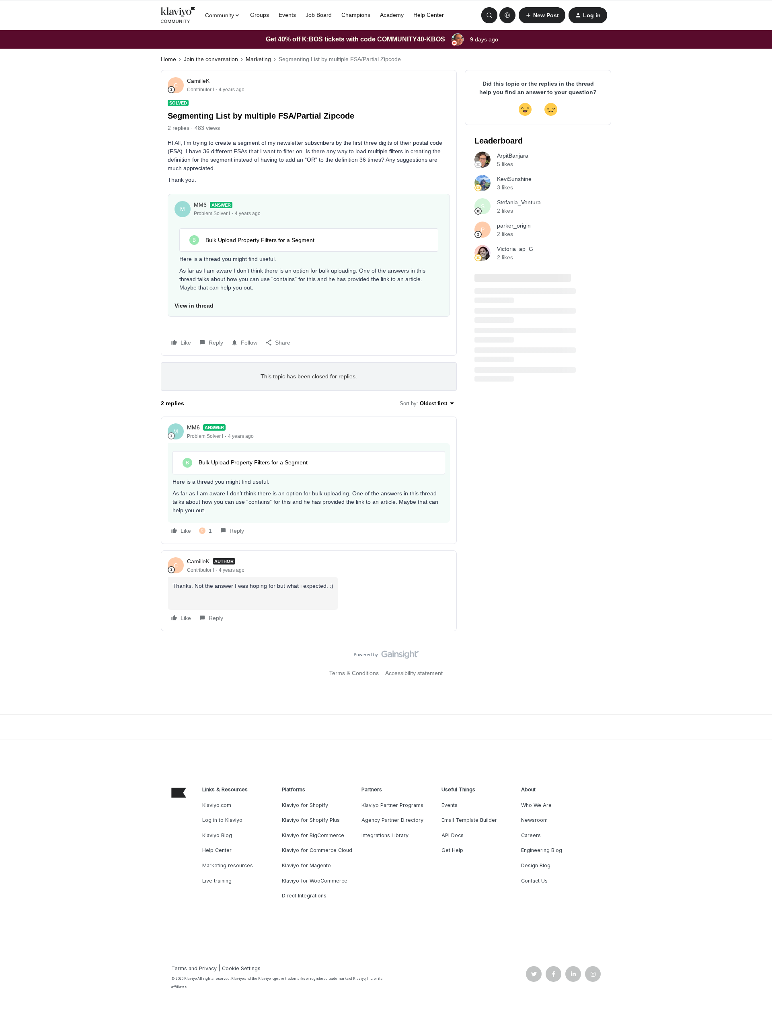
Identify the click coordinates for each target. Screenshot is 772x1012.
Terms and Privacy (194, 968)
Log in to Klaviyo (222, 820)
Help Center (428, 15)
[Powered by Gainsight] (386, 657)
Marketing (258, 59)
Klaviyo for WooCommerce (314, 881)
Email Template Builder (469, 820)
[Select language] (507, 15)
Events (287, 15)
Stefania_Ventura (519, 202)
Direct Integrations (304, 896)
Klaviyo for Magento (306, 865)
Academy (392, 15)
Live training (217, 881)
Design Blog (535, 865)
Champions (355, 15)
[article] (309, 480)
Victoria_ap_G (515, 249)
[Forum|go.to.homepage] (178, 15)
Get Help (452, 850)
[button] (542, 15)
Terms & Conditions (354, 673)
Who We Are (536, 805)
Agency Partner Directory (392, 820)
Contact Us (534, 881)
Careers (531, 835)
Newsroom (534, 820)
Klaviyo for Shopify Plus (311, 820)
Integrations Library (385, 835)
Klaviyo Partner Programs (392, 805)
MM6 (200, 204)
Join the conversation (211, 59)
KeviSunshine (514, 179)
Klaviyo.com (216, 805)
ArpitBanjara (512, 155)
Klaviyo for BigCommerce (313, 835)
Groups (259, 15)
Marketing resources (227, 865)
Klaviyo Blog (217, 835)
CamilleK (198, 81)
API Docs (452, 835)
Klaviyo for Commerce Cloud (317, 850)
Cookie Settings (241, 968)
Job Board (319, 15)
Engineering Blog (541, 850)
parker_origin (514, 225)
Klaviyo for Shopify (305, 805)
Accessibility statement (414, 673)
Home (168, 59)
